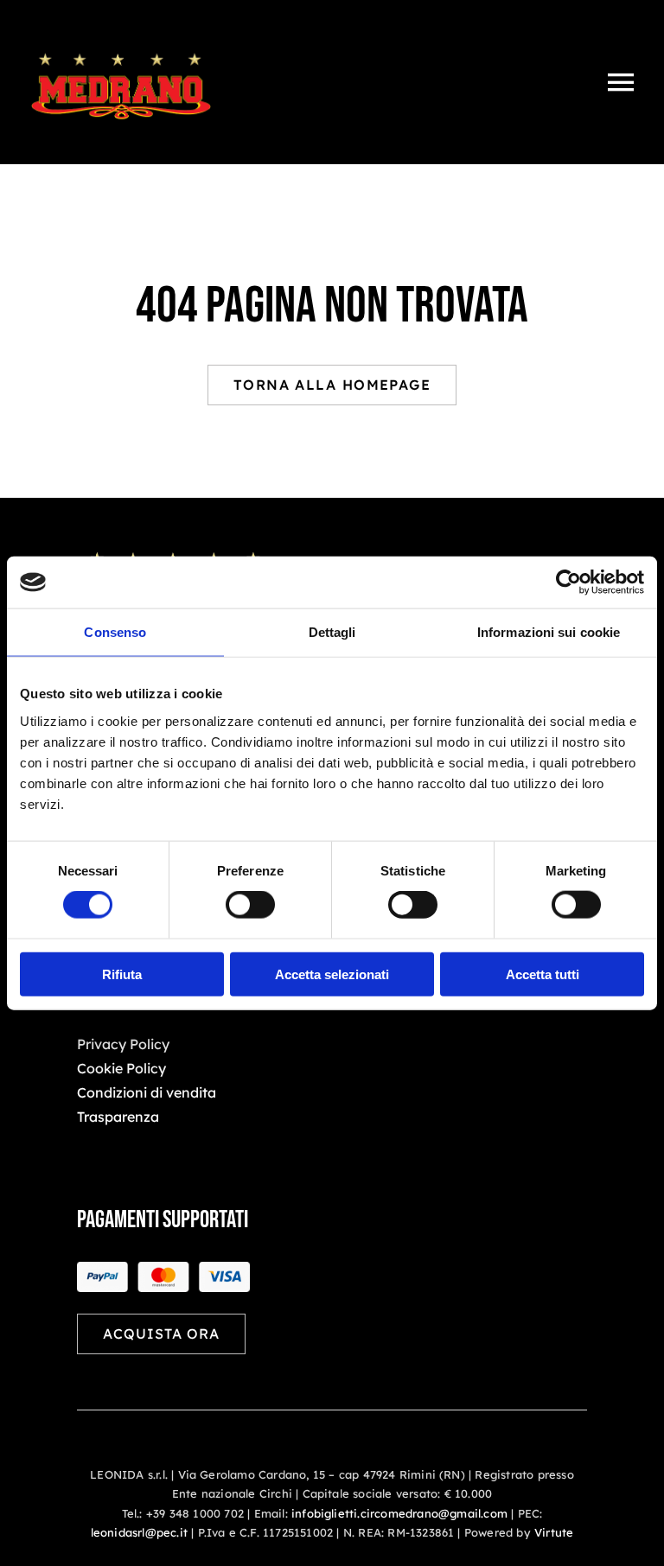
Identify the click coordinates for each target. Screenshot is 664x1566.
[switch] (250, 905)
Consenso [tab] (115, 632)
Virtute (553, 1532)
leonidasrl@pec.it (139, 1532)
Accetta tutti (542, 973)
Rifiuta (122, 973)
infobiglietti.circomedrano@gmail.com (399, 1513)
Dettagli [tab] (332, 632)
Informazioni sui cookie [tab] (548, 632)
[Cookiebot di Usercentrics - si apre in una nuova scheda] (568, 582)
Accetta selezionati (332, 973)
